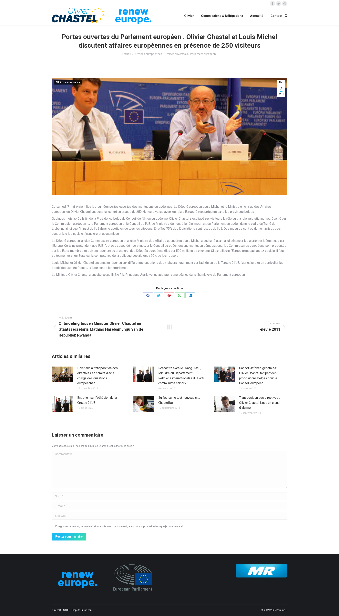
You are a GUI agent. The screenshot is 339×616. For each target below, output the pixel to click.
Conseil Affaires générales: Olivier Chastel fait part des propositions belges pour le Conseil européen (258, 375)
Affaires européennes (68, 82)
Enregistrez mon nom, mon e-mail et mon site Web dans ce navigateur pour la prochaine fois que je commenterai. (119, 526)
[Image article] (62, 374)
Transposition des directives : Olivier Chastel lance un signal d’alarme (259, 402)
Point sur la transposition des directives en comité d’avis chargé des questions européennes (97, 375)
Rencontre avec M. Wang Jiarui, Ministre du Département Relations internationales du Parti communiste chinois (181, 375)
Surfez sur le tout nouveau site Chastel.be (179, 400)
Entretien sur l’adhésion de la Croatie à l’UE (97, 400)
